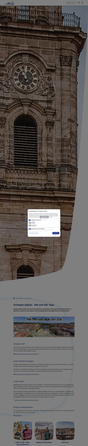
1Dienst (33, 220)
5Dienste (33, 226)
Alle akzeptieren (56, 233)
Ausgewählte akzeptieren (33, 233)
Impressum (51, 217)
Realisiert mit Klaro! (56, 235)
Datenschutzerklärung (44, 217)
